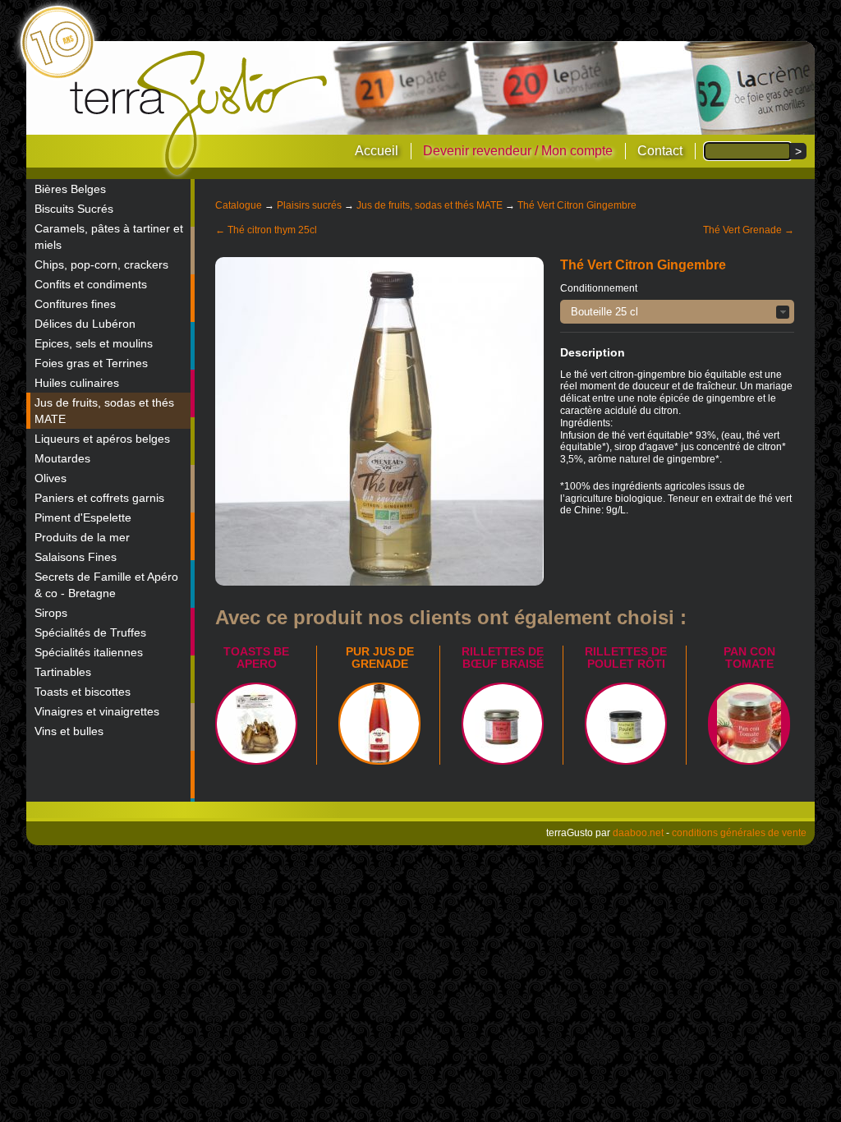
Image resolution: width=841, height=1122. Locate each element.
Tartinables (62, 671)
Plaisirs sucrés (309, 205)
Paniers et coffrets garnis (99, 497)
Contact (659, 151)
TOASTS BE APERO (256, 657)
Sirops (50, 612)
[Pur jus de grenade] (379, 723)
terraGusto (200, 113)
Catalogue (238, 205)
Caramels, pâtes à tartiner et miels (108, 236)
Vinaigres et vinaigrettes (96, 711)
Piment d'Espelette (82, 517)
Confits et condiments (90, 284)
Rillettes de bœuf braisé (503, 657)
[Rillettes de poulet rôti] (625, 723)
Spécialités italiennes (88, 652)
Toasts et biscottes (82, 691)
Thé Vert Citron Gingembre (576, 205)
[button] (677, 312)
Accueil (376, 151)
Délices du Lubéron (85, 323)
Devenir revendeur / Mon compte (518, 151)
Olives (50, 478)
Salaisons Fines (75, 556)
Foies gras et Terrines (91, 363)
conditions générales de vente (739, 833)
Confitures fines (75, 303)
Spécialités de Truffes (90, 632)
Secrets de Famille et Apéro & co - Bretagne (106, 585)
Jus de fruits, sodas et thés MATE (104, 410)
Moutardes (62, 458)
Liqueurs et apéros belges (102, 438)
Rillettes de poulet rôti (626, 657)
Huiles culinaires (76, 382)
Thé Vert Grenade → (748, 230)
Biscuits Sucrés (73, 208)
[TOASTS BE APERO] (256, 723)
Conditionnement (598, 288)
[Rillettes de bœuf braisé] (502, 723)
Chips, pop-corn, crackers (101, 264)
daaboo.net (638, 833)
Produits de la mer (82, 537)
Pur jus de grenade (380, 657)
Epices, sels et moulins (93, 343)
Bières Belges (70, 188)
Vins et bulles (68, 731)
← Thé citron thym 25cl (266, 230)
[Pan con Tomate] (749, 723)
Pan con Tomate (749, 657)
